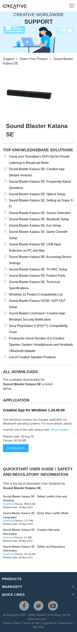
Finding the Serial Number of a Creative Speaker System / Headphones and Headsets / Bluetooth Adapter (41, 345)
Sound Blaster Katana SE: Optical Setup (37, 194)
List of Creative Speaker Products (32, 357)
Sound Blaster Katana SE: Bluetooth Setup (39, 219)
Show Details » (60, 429)
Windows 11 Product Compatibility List (36, 294)
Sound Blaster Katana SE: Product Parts (37, 275)
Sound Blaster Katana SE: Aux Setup (35, 225)
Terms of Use (31, 623)
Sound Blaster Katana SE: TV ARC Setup (38, 269)
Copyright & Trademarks (57, 623)
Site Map (38, 626)
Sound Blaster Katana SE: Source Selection (39, 213)
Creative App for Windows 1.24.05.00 (34, 410)
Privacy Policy (12, 623)
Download (16, 448)
